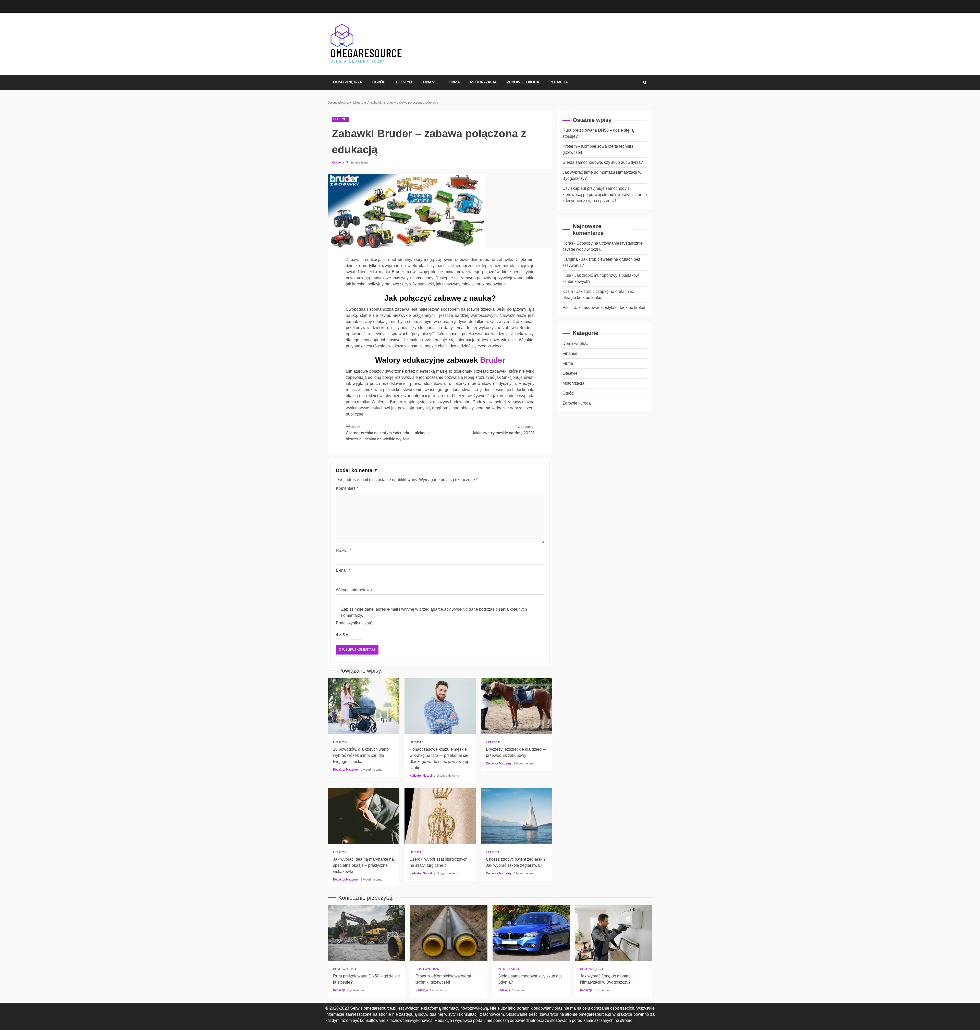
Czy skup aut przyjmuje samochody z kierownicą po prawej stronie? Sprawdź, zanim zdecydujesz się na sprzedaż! (604, 194)
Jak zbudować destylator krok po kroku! (609, 307)
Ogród (379, 82)
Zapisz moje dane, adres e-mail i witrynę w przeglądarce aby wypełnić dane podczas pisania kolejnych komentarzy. (434, 612)
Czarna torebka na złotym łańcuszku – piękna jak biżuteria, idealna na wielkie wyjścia (389, 433)
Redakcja (558, 82)
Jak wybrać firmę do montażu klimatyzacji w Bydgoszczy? (613, 933)
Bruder (492, 360)
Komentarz (347, 488)
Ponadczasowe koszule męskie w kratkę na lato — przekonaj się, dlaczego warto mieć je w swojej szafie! (440, 706)
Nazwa (343, 550)
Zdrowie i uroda (523, 82)
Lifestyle (404, 82)
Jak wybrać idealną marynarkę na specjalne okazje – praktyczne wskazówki (363, 816)
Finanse (430, 82)
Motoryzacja (483, 82)
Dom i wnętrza (347, 82)
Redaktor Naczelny (346, 769)
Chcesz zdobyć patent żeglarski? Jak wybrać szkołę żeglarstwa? (516, 816)
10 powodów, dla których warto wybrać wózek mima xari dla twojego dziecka (363, 706)
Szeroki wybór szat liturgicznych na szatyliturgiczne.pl (440, 816)
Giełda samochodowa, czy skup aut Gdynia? (602, 162)
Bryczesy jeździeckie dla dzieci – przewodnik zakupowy (516, 706)
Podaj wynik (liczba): (354, 623)
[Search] (644, 82)
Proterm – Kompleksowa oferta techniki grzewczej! (449, 933)
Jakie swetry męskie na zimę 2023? (503, 430)
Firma (454, 82)
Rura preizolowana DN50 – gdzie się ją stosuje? (366, 933)
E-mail (343, 570)
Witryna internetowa (354, 590)
